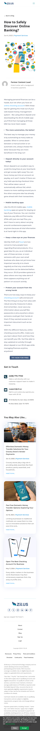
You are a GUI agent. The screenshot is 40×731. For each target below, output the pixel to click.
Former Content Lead (21, 82)
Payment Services (21, 35)
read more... (10, 473)
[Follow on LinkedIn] (22, 610)
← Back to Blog (9, 16)
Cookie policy (18, 657)
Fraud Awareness (29, 657)
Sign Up (20, 637)
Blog (20, 633)
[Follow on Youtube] (26, 610)
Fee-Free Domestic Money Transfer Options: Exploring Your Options (19, 507)
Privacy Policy (17, 654)
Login (20, 641)
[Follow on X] (13, 610)
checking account (11, 298)
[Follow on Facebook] (9, 610)
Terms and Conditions (29, 654)
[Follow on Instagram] (18, 610)
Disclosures (8, 654)
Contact (20, 629)
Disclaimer (9, 657)
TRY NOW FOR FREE (20, 358)
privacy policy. (10, 724)
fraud (21, 242)
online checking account (14, 106)
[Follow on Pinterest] (31, 610)
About (20, 625)
